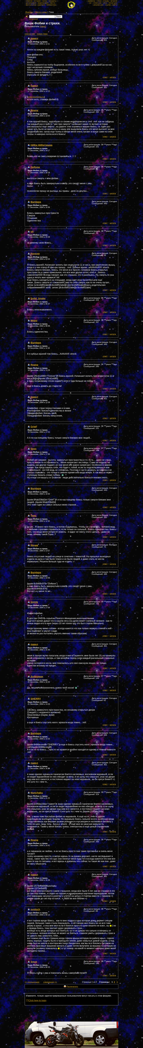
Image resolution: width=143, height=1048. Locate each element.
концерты (52, 1)
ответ (105, 77)
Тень (33, 515)
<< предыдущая (32, 982)
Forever (35, 253)
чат (90, 3)
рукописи (41, 5)
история (37, 1)
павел (43, 26)
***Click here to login (36, 1000)
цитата (113, 77)
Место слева (41, 12)
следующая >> (50, 982)
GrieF (34, 426)
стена (99, 1)
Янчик (34, 545)
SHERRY (36, 698)
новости (29, 1)
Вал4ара (36, 201)
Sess (33, 448)
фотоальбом (31, 5)
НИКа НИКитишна (41, 145)
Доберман (37, 676)
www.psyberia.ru (36, 97)
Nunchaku (37, 792)
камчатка (91, 1)
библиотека (51, 5)
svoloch (35, 909)
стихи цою (97, 3)
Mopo (34, 320)
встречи (114, 1)
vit (32, 231)
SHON (34, 602)
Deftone (35, 167)
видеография (43, 3)
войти (114, 5)
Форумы (29, 12)
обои (105, 3)
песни (44, 1)
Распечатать (72, 986)
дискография (31, 3)
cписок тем (30, 34)
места (52, 3)
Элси (34, 961)
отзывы (106, 1)
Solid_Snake (38, 298)
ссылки (108, 5)
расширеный (33, 19)
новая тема (42, 34)
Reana (34, 110)
